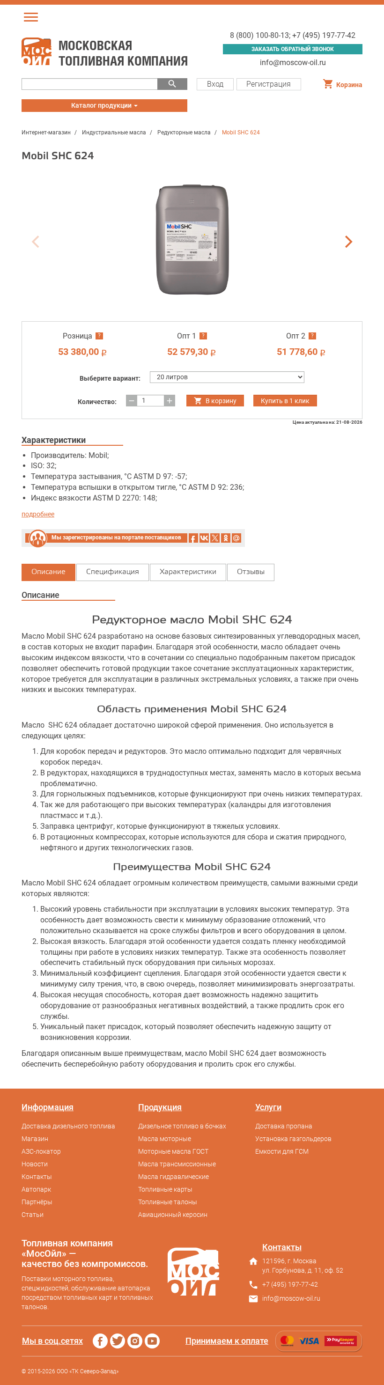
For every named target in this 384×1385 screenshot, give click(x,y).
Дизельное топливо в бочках (182, 1126)
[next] (347, 241)
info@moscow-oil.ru (293, 62)
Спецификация (112, 571)
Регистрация (268, 84)
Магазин (35, 1138)
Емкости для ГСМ (282, 1151)
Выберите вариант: (110, 378)
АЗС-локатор (41, 1151)
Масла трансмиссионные (177, 1164)
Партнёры (37, 1202)
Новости (35, 1164)
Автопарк (36, 1189)
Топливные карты (165, 1189)
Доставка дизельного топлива (68, 1126)
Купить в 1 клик (285, 401)
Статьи (33, 1214)
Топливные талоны (167, 1202)
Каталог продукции (102, 106)
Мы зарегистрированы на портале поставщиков (116, 537)
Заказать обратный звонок (292, 49)
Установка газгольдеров (293, 1138)
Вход (215, 84)
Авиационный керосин (172, 1214)
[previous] (36, 241)
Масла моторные (164, 1138)
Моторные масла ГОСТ (173, 1151)
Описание (48, 571)
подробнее (38, 514)
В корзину (221, 401)
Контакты (37, 1176)
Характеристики (188, 571)
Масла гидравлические (173, 1176)
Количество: (97, 401)
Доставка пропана (283, 1126)
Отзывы (251, 571)
